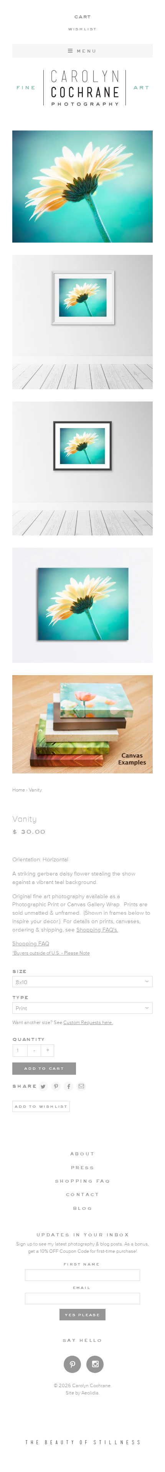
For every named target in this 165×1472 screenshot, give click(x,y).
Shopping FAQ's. (97, 930)
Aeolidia (90, 1393)
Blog (82, 1208)
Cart (82, 16)
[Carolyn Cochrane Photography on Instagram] (95, 1365)
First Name (81, 1263)
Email (82, 1287)
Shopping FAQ (30, 944)
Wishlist (82, 28)
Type (20, 997)
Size (19, 971)
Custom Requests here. (88, 1022)
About (82, 1153)
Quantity (28, 1039)
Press (83, 1167)
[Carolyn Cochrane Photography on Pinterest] (72, 1366)
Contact (83, 1194)
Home (18, 790)
